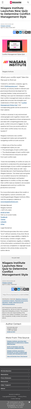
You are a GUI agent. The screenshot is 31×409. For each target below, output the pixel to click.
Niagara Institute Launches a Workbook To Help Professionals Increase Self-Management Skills (17, 352)
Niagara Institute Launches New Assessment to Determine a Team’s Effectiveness (17, 342)
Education (5, 302)
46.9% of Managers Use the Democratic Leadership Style (15, 347)
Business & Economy (21, 301)
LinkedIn (3, 222)
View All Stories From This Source (17, 356)
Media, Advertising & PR (16, 302)
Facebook (4, 217)
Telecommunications (8, 304)
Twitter (3, 219)
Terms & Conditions (14, 394)
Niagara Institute (6, 26)
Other (2, 224)
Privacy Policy (22, 396)
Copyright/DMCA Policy (9, 396)
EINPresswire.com (11, 86)
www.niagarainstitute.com (9, 202)
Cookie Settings (15, 398)
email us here (5, 212)
